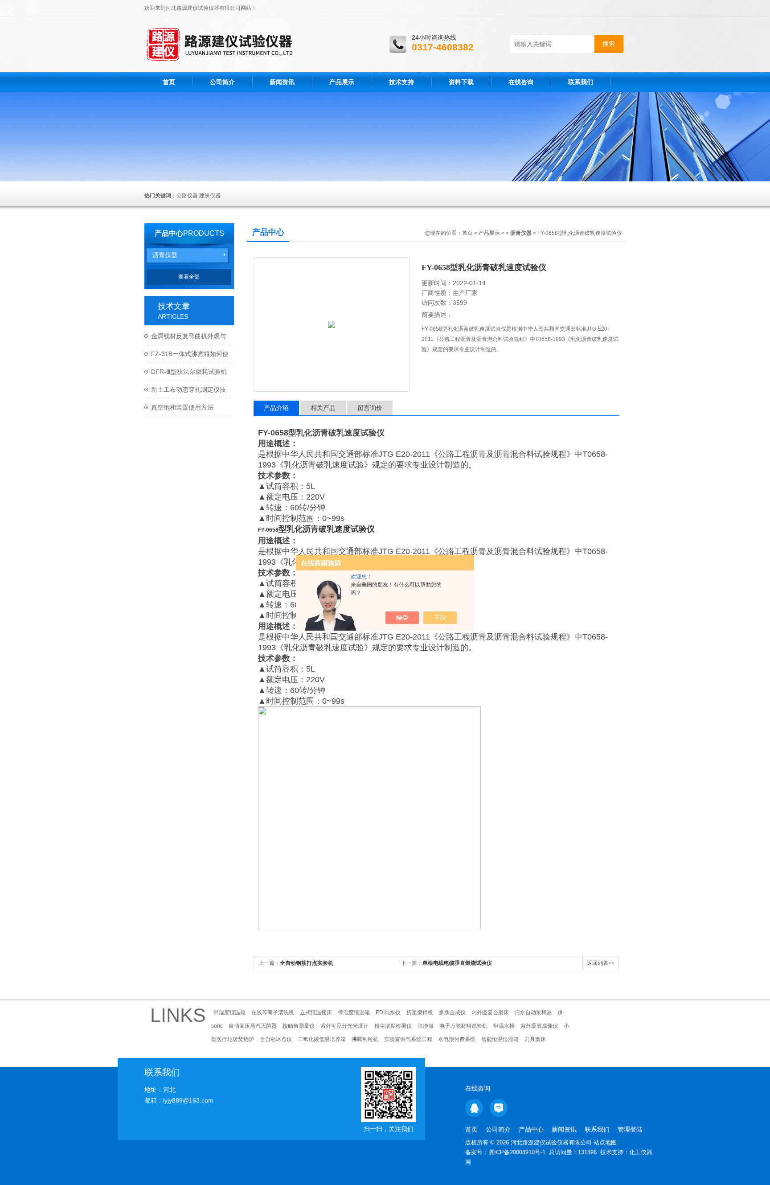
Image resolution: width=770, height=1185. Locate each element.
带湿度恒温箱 (229, 1012)
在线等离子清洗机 (272, 1012)
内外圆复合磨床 (490, 1012)
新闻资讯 (282, 82)
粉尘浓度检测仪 (393, 1026)
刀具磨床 (535, 1039)
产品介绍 (276, 407)
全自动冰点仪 (276, 1039)
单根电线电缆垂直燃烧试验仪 (457, 963)
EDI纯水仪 (388, 1012)
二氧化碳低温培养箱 (322, 1039)
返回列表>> (600, 963)
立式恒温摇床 (316, 1012)
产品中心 (169, 233)
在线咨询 (520, 82)
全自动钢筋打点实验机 (306, 963)
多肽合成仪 (452, 1012)
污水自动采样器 (533, 1012)
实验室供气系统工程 (408, 1039)
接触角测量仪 (299, 1026)
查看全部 (189, 277)
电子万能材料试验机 (463, 1026)
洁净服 (426, 1026)
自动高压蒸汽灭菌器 (253, 1026)
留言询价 (369, 407)
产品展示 (341, 82)
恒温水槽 (504, 1026)
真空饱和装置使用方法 (182, 407)
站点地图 (605, 1142)
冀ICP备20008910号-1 (516, 1152)
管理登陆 (630, 1129)
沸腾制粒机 (365, 1039)
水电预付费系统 (456, 1039)
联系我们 (580, 82)
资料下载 (461, 82)
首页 (169, 82)
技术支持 (401, 82)
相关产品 (323, 407)
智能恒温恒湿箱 (500, 1039)
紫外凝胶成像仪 (539, 1026)
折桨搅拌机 (419, 1012)
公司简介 (222, 82)
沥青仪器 (164, 254)
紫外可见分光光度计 (344, 1026)
